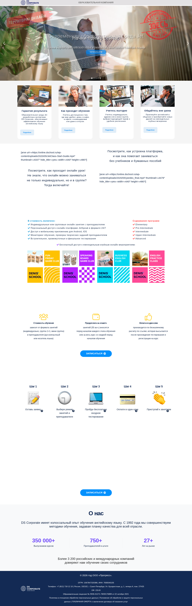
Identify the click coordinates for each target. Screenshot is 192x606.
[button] (4, 43)
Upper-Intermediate (146, 235)
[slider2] (96, 266)
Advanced (140, 238)
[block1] (34, 96)
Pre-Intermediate (144, 228)
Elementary (141, 224)
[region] (96, 43)
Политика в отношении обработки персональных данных (73, 598)
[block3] (117, 96)
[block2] (76, 96)
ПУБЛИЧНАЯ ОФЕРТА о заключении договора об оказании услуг (100, 602)
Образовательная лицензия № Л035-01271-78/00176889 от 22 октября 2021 (96, 594)
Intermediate (142, 231)
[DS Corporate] (30, 2)
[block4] (158, 96)
